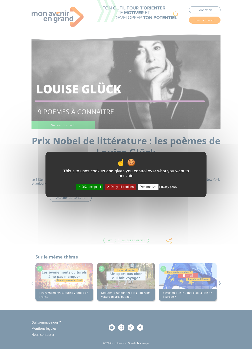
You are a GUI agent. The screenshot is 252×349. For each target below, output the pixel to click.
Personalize (148, 186)
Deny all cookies (122, 186)
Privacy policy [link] (168, 186)
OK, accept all (91, 186)
